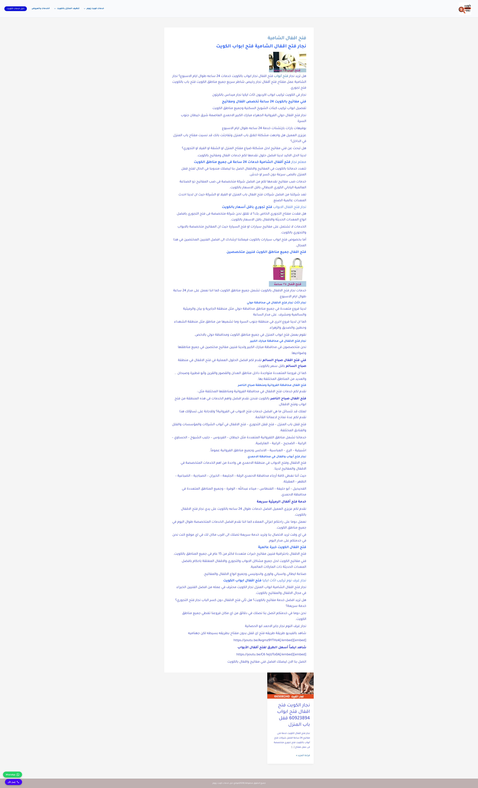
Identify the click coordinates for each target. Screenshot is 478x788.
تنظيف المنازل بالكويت (68, 8)
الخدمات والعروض (41, 8)
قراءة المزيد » (303, 756)
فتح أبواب (281, 76)
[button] (15, 8)
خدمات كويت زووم (95, 8)
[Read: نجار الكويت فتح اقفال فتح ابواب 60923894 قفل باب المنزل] (290, 685)
